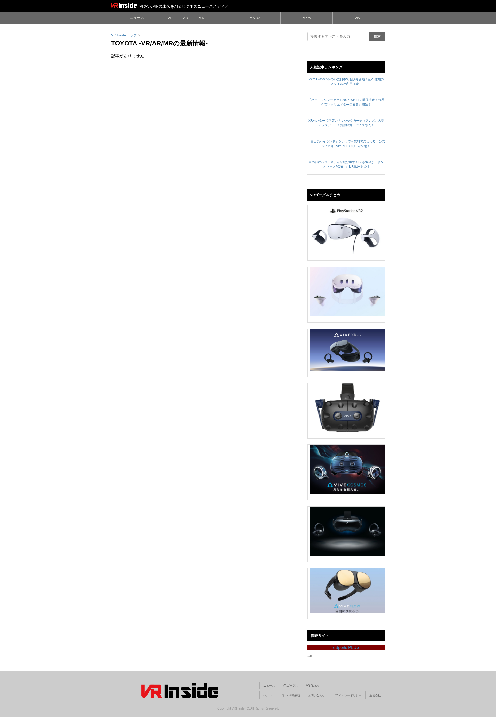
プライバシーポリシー (347, 695)
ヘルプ (268, 695)
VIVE (359, 18)
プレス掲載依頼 (290, 695)
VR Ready (312, 685)
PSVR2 (254, 18)
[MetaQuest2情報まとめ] (347, 291)
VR (170, 18)
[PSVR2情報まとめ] (347, 229)
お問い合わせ (316, 695)
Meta (307, 18)
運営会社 (375, 695)
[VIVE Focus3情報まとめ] (347, 531)
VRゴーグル (290, 685)
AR (185, 18)
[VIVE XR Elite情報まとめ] (347, 350)
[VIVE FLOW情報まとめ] (347, 590)
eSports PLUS (346, 647)
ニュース (137, 17)
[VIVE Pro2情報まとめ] (347, 407)
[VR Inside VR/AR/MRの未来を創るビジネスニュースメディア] (124, 5)
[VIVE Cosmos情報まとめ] (347, 469)
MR (201, 18)
